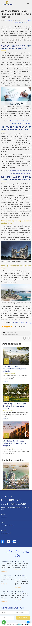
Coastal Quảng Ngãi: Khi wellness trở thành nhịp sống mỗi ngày (14, 368)
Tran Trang (8, 20)
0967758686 (4, 517)
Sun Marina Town (11, 332)
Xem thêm (5, 381)
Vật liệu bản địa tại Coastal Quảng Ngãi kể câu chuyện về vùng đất (14, 443)
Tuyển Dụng (10, 410)
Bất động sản (21, 22)
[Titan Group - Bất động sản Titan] (7, 3)
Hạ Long (17, 485)
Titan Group (11, 624)
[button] (28, 475)
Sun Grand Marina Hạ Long (22, 323)
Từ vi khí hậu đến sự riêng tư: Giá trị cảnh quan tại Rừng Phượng (14, 406)
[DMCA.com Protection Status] (23, 624)
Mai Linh (5, 410)
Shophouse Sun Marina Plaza (10, 334)
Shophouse (10, 485)
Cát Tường (5, 373)
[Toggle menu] (28, 3)
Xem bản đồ (4, 571)
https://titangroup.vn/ (6, 533)
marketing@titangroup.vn (7, 525)
